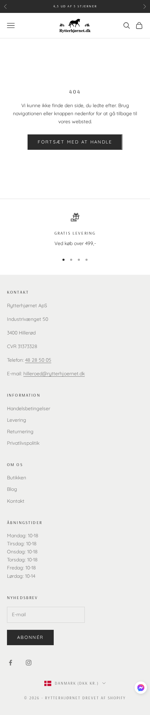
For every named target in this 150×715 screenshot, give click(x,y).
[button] (141, 687)
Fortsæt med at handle (75, 142)
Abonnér (30, 637)
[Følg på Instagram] (28, 662)
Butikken (16, 477)
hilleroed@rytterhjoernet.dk (54, 373)
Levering (16, 420)
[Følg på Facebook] (10, 662)
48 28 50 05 (38, 360)
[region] (75, 230)
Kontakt (15, 501)
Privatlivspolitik (23, 443)
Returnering (20, 431)
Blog (12, 489)
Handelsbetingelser (28, 408)
